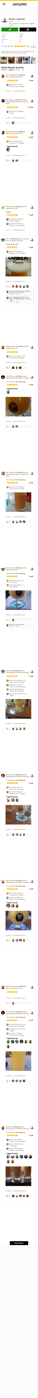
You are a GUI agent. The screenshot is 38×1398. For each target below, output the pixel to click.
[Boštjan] (20, 286)
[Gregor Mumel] (13, 160)
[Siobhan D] (27, 286)
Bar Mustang (18, 240)
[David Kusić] (24, 522)
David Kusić (10, 775)
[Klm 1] (16, 160)
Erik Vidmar (10, 376)
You (23, 70)
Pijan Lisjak (9, 880)
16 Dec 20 (8, 91)
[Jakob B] (20, 522)
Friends (17, 70)
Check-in (9, 29)
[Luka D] (20, 367)
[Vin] (13, 286)
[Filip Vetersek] (24, 728)
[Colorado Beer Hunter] (16, 286)
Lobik (11, 22)
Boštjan (12, 291)
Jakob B (8, 671)
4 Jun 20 (8, 230)
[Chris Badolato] (24, 286)
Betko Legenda (11, 77)
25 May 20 (9, 281)
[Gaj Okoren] (13, 1081)
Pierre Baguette (11, 75)
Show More (23, 53)
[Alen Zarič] (13, 123)
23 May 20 (9, 421)
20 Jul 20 (8, 118)
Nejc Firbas (9, 100)
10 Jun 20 (8, 155)
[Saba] (27, 1196)
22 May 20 (9, 615)
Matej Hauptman (11, 986)
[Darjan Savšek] (24, 1081)
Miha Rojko (9, 206)
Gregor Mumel (10, 346)
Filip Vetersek (10, 472)
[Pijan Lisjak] (16, 522)
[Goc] (13, 367)
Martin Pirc (9, 568)
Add (27, 29)
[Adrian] (13, 522)
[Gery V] (13, 1196)
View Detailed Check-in (19, 91)
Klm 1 (7, 239)
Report (17, 294)
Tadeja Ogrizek (11, 131)
